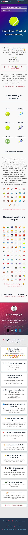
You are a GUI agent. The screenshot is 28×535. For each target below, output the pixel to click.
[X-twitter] (8, 330)
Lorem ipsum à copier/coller (14, 445)
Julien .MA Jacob (14, 314)
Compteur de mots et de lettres (14, 432)
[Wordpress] (20, 330)
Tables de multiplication (14, 482)
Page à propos (7, 326)
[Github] (12, 330)
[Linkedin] (16, 330)
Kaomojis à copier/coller (14, 363)
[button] (26, 2)
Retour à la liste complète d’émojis (15, 86)
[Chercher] (12, 10)
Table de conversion (14, 493)
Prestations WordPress (18, 326)
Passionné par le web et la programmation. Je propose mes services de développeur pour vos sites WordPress (14, 320)
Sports (14, 209)
